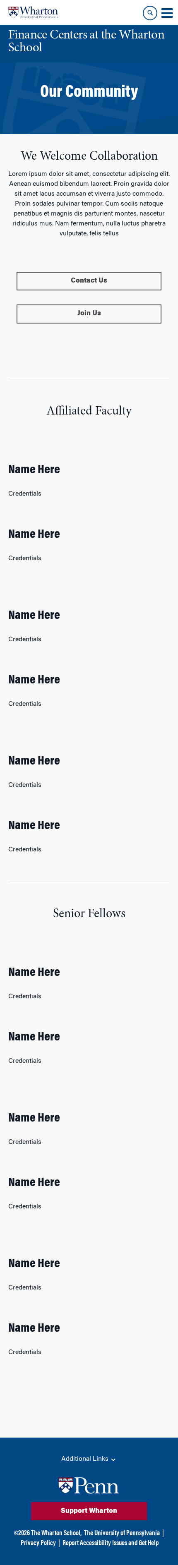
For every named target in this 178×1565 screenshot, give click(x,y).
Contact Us (89, 281)
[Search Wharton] (150, 13)
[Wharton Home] (33, 12)
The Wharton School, (56, 1533)
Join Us (89, 313)
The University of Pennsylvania (122, 1533)
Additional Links (85, 1459)
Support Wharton (89, 1511)
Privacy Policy (38, 1543)
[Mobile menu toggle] (167, 13)
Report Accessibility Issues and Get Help (111, 1543)
